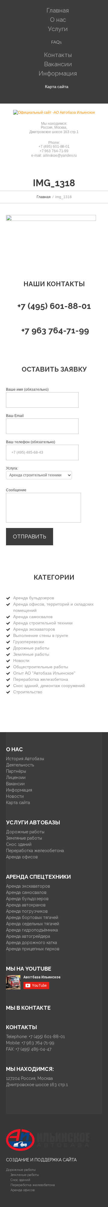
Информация (58, 73)
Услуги (58, 29)
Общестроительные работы (40, 666)
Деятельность (20, 765)
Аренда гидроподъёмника (32, 930)
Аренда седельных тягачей (32, 923)
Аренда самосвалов (32, 616)
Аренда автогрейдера (28, 936)
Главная (44, 197)
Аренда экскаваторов (34, 629)
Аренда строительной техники (43, 623)
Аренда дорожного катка (31, 942)
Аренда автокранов (26, 905)
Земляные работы (31, 654)
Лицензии (16, 777)
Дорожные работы (31, 648)
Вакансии (15, 783)
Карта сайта (56, 86)
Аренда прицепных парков (32, 948)
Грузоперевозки (28, 641)
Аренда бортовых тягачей (32, 917)
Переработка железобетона (40, 679)
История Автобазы (25, 758)
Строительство (27, 691)
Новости (21, 660)
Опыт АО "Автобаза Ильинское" (44, 673)
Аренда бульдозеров (33, 597)
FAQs (56, 41)
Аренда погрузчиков (27, 911)
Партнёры (16, 771)
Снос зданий (19, 844)
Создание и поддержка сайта (41, 1159)
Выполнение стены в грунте (40, 635)
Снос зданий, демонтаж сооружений (49, 685)
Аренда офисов (22, 857)
